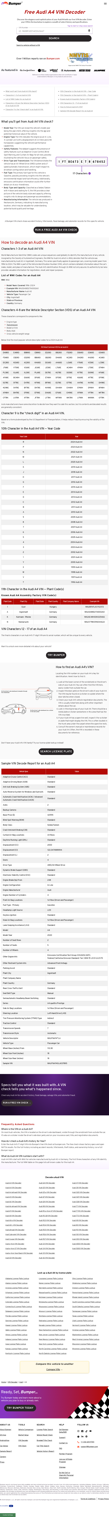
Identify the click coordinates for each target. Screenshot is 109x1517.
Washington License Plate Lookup (85, 1335)
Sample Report (6, 1451)
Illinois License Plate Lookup (16, 1335)
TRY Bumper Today (20, 1408)
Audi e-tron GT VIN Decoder (16, 1249)
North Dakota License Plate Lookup (52, 1354)
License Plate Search (45, 1430)
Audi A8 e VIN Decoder (14, 1221)
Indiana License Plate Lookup (16, 1339)
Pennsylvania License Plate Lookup (85, 1293)
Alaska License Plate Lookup (16, 1283)
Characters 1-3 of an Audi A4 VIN (18, 95)
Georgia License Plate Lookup (16, 1321)
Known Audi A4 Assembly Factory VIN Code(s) (77, 99)
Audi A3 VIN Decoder (13, 1183)
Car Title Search (43, 1446)
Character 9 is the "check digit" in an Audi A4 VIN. (24, 110)
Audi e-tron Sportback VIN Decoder (19, 1253)
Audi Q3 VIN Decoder (13, 1258)
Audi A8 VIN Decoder (13, 1216)
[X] (79, 1436)
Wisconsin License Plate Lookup (84, 1344)
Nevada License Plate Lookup (50, 1325)
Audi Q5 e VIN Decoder (47, 1192)
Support (62, 1438)
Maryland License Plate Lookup (51, 1288)
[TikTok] (87, 1431)
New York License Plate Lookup (51, 1344)
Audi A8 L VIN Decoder (14, 1225)
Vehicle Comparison (25, 1430)
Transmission (12, 325)
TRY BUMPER (56, 655)
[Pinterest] (87, 1436)
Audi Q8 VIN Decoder (47, 1202)
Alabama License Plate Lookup (17, 1279)
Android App (4, 1441)
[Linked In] (83, 1436)
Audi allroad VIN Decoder (14, 1230)
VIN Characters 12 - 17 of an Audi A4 (74, 103)
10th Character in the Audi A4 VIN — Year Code (78, 91)
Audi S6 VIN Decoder (47, 1258)
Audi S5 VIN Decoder (47, 1253)
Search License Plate (56, 751)
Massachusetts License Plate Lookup (53, 1293)
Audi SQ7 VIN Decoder (80, 1197)
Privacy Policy (103, 1499)
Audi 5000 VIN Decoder (81, 1249)
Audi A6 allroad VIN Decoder (16, 1206)
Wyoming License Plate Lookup (84, 1349)
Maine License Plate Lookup (49, 1283)
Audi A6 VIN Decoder (13, 1202)
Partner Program (65, 1454)
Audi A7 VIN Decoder (13, 1211)
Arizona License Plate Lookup (16, 1288)
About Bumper (5, 1430)
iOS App (3, 1435)
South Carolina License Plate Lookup (86, 1302)
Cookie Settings (8, 1515)
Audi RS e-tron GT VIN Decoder (51, 1211)
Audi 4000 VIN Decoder (81, 1244)
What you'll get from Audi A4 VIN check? (21, 91)
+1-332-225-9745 (87, 1442)
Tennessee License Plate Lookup (84, 1311)
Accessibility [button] (4, 1506)
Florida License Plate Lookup (16, 1316)
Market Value (23, 1435)
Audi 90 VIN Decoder (80, 1230)
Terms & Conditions (88, 1499)
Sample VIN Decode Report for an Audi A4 (76, 111)
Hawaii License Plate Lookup (16, 1325)
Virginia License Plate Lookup (83, 1330)
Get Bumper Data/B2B (63, 1431)
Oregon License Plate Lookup (83, 1288)
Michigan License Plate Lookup (51, 1297)
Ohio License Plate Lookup (82, 1279)
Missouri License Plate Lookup (50, 1311)
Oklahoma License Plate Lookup (84, 1283)
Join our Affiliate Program (65, 1460)
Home (3, 1382)
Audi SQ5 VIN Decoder (81, 1192)
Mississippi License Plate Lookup (51, 1307)
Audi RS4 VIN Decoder (47, 1225)
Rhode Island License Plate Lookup (85, 1297)
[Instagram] (79, 1431)
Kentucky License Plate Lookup (17, 1354)
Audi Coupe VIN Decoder (14, 1239)
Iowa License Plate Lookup (15, 1344)
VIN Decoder (13, 1382)
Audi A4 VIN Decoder (13, 1188)
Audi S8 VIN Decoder (80, 1188)
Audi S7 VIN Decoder (80, 1183)
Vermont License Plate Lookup (84, 1325)
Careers (3, 1457)
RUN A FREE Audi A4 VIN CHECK (56, 230)
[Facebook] (83, 1431)
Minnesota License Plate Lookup (51, 1302)
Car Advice (4, 1446)
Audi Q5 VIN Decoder (47, 1188)
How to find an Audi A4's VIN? (71, 107)
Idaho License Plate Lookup (16, 1330)
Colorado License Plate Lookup (17, 1302)
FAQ (60, 1449)
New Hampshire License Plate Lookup (53, 1330)
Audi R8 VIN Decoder (47, 1206)
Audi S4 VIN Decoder (47, 1249)
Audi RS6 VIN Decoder (47, 1235)
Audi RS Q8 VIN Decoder (48, 1216)
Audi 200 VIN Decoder (80, 1239)
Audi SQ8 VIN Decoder (80, 1202)
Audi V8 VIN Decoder (80, 1221)
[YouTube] (92, 1431)
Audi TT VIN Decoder (80, 1206)
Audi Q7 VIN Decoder (47, 1197)
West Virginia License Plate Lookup (85, 1339)
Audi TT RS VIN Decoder (81, 1211)
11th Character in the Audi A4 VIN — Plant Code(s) (79, 95)
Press (2, 1462)
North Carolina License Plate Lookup (53, 1349)
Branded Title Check (44, 1441)
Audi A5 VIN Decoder (13, 1197)
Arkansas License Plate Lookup (17, 1293)
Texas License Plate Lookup (83, 1316)
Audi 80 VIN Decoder (80, 1225)
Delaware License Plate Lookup (17, 1311)
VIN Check (22, 1446)
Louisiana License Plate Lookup (51, 1279)
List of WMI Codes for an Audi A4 (18, 99)
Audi (21, 1382)
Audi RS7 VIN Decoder (47, 1239)
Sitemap (62, 1467)
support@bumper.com (89, 1447)
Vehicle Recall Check (45, 1435)
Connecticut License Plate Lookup (18, 1307)
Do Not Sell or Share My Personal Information (66, 1475)
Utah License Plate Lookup (82, 1321)
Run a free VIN (17, 1103)
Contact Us (63, 1443)
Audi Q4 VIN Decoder (47, 1183)
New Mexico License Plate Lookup (52, 1339)
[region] (54, 372)
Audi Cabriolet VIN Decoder (16, 1235)
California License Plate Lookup (17, 1297)
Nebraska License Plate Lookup (51, 1321)
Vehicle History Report (45, 1451)
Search (54, 38)
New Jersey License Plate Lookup (52, 1335)
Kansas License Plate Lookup (16, 1349)
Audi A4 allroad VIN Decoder (16, 1192)
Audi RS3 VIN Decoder (47, 1221)
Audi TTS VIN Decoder (80, 1216)
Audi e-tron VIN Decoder (14, 1244)
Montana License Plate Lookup (51, 1316)
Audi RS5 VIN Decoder (47, 1230)
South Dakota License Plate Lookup (86, 1307)
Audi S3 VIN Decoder (47, 1244)
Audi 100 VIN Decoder (80, 1235)
